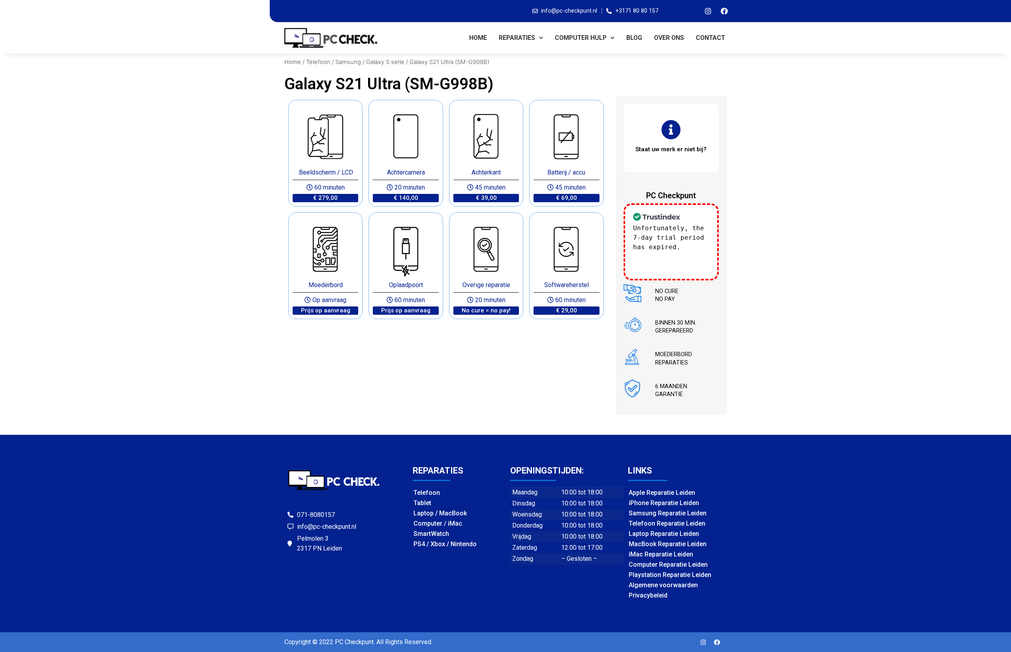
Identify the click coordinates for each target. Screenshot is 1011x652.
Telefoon (318, 62)
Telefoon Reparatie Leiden (667, 523)
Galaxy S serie (385, 62)
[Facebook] (724, 11)
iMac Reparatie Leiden (661, 554)
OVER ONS (669, 37)
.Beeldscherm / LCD (325, 172)
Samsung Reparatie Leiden (668, 513)
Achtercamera (406, 172)
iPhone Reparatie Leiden (664, 503)
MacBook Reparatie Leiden (668, 544)
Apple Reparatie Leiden (662, 492)
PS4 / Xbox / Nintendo (445, 544)
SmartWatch (431, 533)
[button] (325, 198)
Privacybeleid (648, 595)
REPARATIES (517, 37)
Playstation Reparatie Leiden (670, 575)
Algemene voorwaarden (663, 585)
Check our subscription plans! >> (668, 256)
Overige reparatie (486, 285)
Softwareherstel (566, 285)
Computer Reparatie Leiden (668, 564)
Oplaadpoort (406, 285)
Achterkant (486, 172)
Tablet (422, 503)
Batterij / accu (566, 172)
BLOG (634, 37)
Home (478, 37)
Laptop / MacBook (440, 513)
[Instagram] (708, 11)
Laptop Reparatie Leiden (664, 533)
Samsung (348, 62)
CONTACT (710, 37)
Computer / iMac (437, 523)
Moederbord (325, 285)
